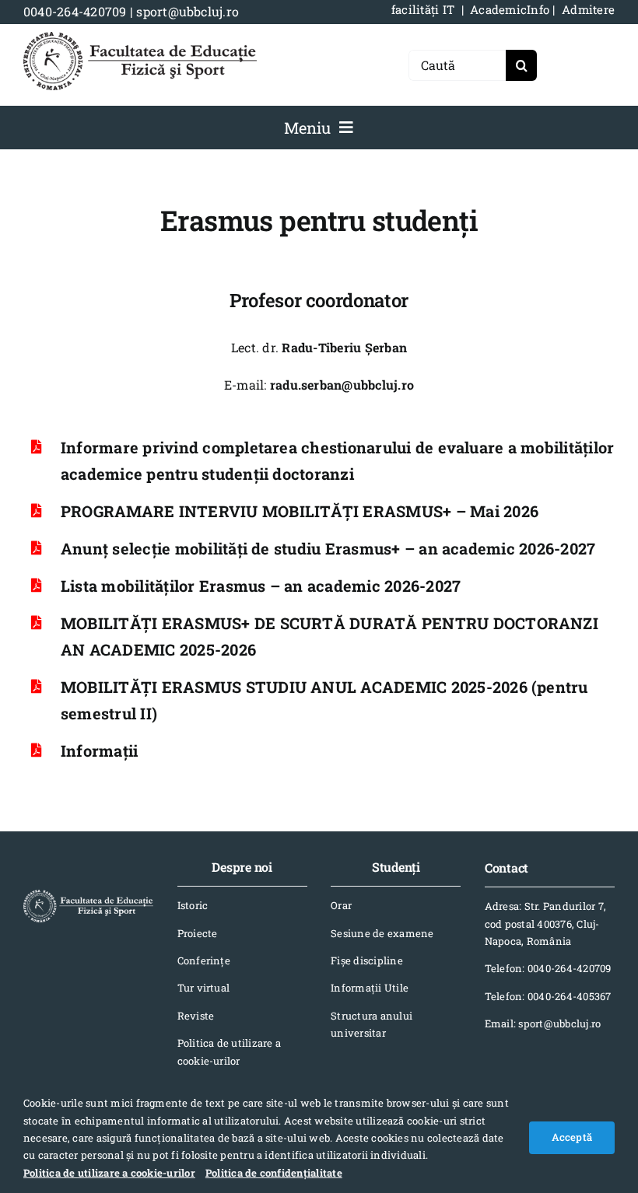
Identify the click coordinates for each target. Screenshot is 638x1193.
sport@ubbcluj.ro (187, 11)
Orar (341, 905)
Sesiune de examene (382, 933)
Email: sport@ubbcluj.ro (543, 1023)
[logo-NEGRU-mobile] (140, 38)
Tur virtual (203, 988)
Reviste (196, 1016)
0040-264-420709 (75, 11)
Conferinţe (203, 960)
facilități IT (422, 9)
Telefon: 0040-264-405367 (548, 996)
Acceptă (572, 1137)
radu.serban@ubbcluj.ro (342, 384)
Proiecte (197, 933)
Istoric (193, 905)
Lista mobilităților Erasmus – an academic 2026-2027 (261, 586)
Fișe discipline (367, 960)
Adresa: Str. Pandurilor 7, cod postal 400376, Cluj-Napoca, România (545, 923)
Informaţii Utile (369, 988)
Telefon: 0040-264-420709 (548, 968)
